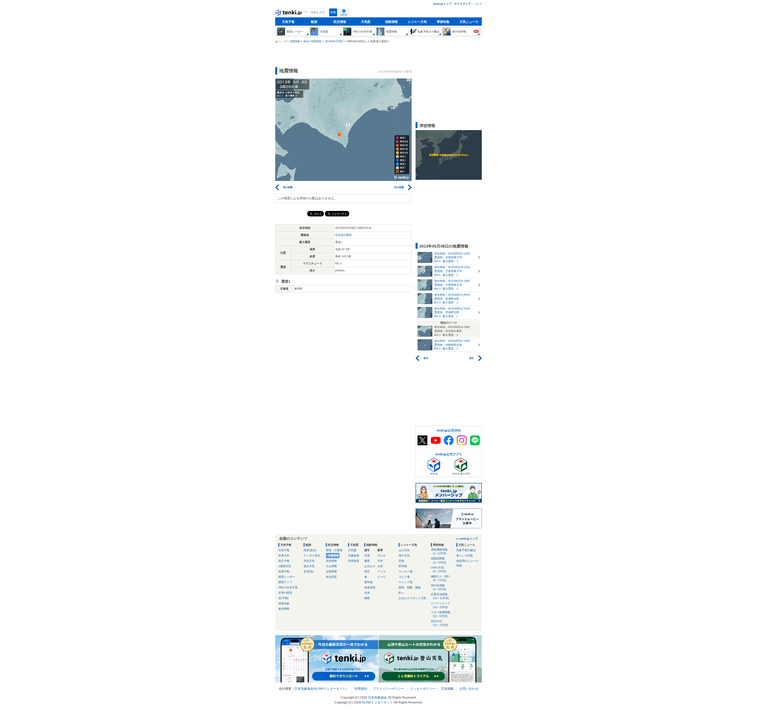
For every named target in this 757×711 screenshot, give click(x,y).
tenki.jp (289, 13)
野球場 (403, 566)
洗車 (367, 592)
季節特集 (443, 21)
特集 (459, 565)
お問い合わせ (468, 688)
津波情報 (331, 560)
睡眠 (367, 598)
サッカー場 (405, 571)
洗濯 (367, 555)
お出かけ (369, 566)
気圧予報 (283, 560)
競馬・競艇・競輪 (410, 587)
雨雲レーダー (286, 576)
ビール (381, 576)
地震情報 (333, 555)
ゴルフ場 (404, 576)
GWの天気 (438, 569)
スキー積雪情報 (440, 614)
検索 (333, 12)
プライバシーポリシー (388, 688)
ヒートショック (440, 605)
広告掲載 (447, 688)
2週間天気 (284, 566)
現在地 (343, 14)
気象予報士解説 (466, 550)
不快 (380, 560)
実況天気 (309, 560)
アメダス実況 (312, 555)
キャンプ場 (405, 582)
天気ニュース (469, 21)
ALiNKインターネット (330, 688)
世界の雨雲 (285, 592)
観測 (314, 21)
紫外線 (368, 582)
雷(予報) (283, 598)
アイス (381, 571)
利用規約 (360, 688)
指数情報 (391, 21)
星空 (367, 571)
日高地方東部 (343, 235)
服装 (367, 560)
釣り (401, 592)
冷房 (380, 566)
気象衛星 (353, 555)
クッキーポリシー (422, 688)
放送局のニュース (467, 560)
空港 (401, 560)
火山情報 (331, 566)
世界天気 (283, 555)
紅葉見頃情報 (440, 596)
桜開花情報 (438, 560)
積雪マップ (285, 582)
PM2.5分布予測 (287, 587)
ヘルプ (478, 3)
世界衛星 (353, 560)
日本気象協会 (304, 688)
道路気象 (283, 603)
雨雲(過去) (310, 550)
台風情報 (331, 571)
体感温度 (369, 587)
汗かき (381, 555)
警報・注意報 (334, 550)
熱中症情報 (438, 587)
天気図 (365, 21)
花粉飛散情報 (439, 551)
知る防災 (331, 576)
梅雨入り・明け (440, 578)
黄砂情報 (283, 608)
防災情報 (340, 21)
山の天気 (404, 550)
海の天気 (404, 555)
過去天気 (309, 566)
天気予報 (288, 21)
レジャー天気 (417, 21)
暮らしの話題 (464, 555)
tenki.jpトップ (442, 3)
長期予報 (283, 571)
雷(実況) (309, 571)
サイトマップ (462, 3)
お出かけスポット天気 (412, 598)
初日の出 (439, 623)
